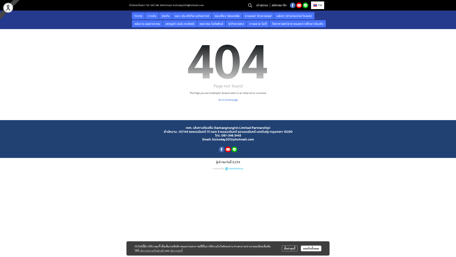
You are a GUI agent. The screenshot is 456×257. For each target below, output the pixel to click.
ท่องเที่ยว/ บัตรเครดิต (227, 16)
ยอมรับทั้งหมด (311, 248)
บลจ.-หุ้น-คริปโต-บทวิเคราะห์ (192, 16)
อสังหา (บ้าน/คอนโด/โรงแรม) (294, 16)
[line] (305, 5)
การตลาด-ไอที (258, 24)
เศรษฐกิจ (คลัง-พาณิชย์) (179, 24)
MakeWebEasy (236, 169)
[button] (250, 5)
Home (138, 16)
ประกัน (165, 16)
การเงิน (152, 16)
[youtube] (299, 5)
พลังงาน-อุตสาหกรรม (147, 24)
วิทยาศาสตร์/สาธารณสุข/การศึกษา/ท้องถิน (297, 24)
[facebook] (293, 5)
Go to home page (228, 99)
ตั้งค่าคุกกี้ (289, 248)
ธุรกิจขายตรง (236, 24)
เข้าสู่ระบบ (262, 5)
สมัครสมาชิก (279, 5)
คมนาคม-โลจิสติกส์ (211, 24)
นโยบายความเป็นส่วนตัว (152, 250)
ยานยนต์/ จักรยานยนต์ (258, 16)
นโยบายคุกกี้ (176, 250)
